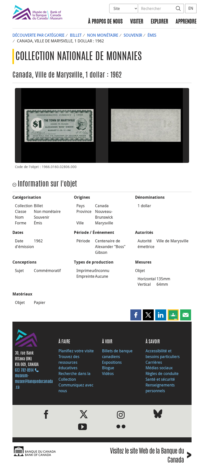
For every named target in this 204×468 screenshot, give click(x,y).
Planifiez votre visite (76, 351)
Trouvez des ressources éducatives (68, 362)
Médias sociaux (159, 368)
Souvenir (133, 35)
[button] (135, 314)
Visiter (136, 21)
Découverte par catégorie (38, 35)
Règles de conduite (162, 373)
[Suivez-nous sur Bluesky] (158, 415)
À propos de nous (105, 21)
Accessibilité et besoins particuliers (163, 353)
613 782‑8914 (24, 371)
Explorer (159, 21)
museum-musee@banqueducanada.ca (34, 381)
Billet (76, 35)
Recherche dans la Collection (74, 376)
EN (190, 8)
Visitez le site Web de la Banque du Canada (151, 456)
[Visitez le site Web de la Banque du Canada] (56, 451)
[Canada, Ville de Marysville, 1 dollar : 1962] (58, 125)
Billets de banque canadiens (117, 353)
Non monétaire (102, 35)
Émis (152, 35)
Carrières (154, 362)
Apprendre (186, 21)
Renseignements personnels (160, 387)
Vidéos (108, 373)
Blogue (108, 368)
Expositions (112, 362)
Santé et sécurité (160, 379)
